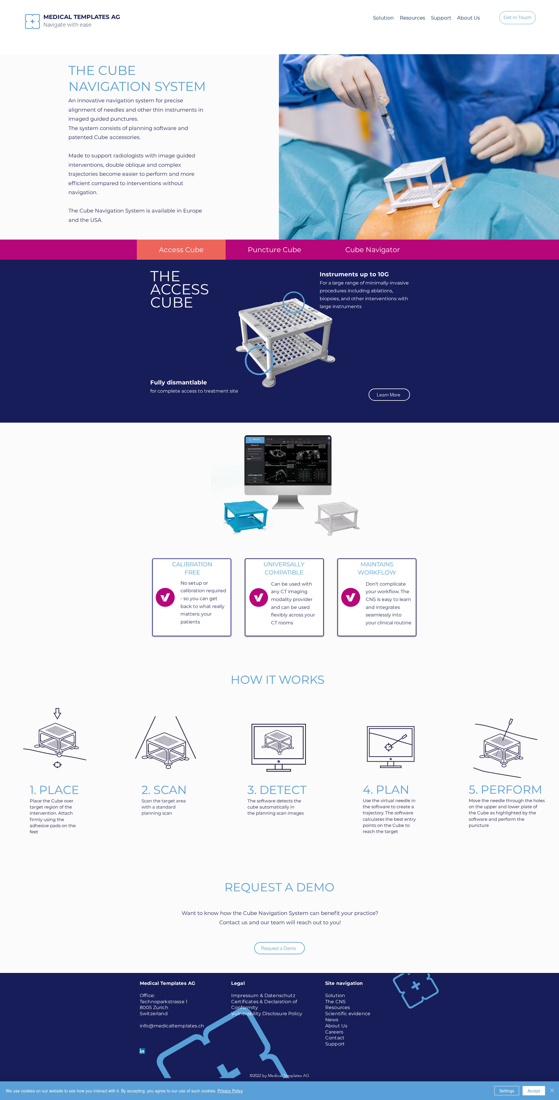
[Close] (552, 1090)
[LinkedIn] (142, 1051)
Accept (534, 1091)
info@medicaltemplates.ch (172, 1026)
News (332, 1019)
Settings (506, 1091)
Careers (334, 1032)
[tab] (181, 250)
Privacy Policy (230, 1091)
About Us (336, 1026)
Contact (334, 1038)
